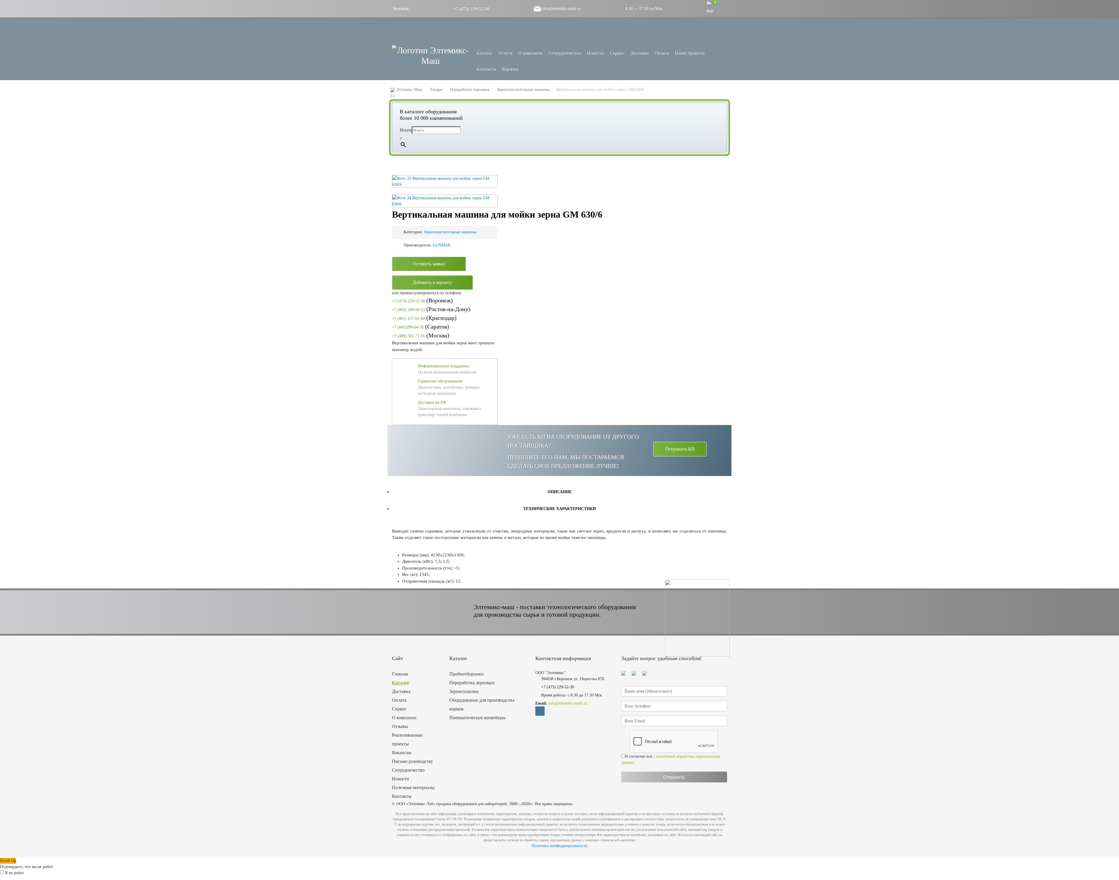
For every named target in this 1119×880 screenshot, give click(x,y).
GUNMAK (442, 245)
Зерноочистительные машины (450, 232)
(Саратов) (420, 326)
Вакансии (401, 752)
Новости (595, 53)
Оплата (661, 53)
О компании (530, 53)
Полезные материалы (413, 787)
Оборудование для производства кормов (481, 704)
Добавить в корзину (432, 282)
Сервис (617, 53)
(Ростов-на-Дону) (431, 309)
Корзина (510, 69)
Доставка (639, 53)
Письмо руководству (412, 761)
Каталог (400, 682)
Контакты (486, 69)
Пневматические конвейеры (477, 717)
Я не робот (14, 873)
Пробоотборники (466, 673)
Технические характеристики (559, 509)
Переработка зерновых (472, 682)
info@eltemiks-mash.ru (561, 8)
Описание (560, 492)
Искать (406, 130)
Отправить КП (680, 449)
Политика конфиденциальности (559, 846)
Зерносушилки (464, 691)
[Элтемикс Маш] (430, 55)
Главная (400, 673)
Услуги (505, 53)
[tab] (559, 491)
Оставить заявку (429, 263)
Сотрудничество (564, 53)
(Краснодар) (424, 318)
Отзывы (400, 726)
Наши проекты (690, 53)
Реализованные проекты (407, 739)
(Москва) (420, 335)
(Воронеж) (422, 300)
